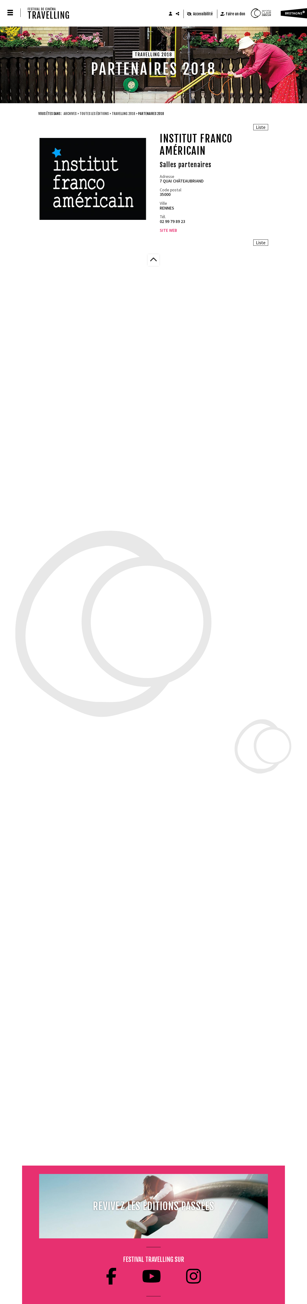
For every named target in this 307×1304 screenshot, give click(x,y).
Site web (168, 230)
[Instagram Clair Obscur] (193, 1276)
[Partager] (177, 14)
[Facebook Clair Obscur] (111, 1276)
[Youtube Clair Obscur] (151, 1276)
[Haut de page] (153, 260)
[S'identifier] (170, 14)
